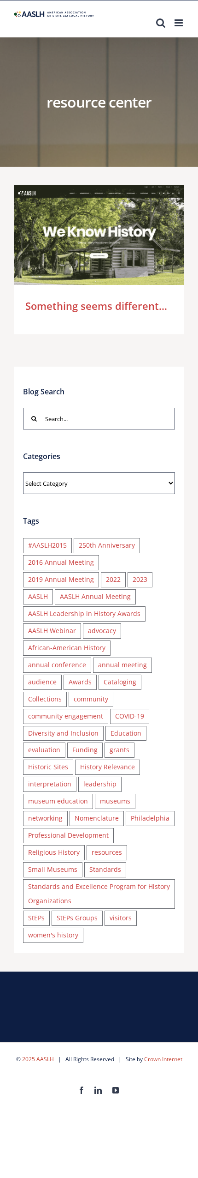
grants (119, 749)
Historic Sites (48, 766)
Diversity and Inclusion (63, 733)
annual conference (57, 664)
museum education (58, 801)
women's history (53, 934)
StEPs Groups (77, 917)
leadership (99, 783)
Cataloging (120, 681)
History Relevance (107, 766)
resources (107, 852)
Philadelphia (150, 818)
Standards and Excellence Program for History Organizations (99, 893)
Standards (105, 869)
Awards (80, 681)
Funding (85, 749)
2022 (113, 579)
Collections (45, 699)
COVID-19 (129, 716)
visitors (121, 917)
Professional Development (68, 835)
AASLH (38, 596)
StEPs (36, 917)
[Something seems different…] (99, 235)
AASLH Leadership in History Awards (84, 613)
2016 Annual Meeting (61, 562)
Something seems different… (86, 234)
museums (115, 801)
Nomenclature (97, 818)
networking (45, 818)
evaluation (44, 749)
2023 (140, 579)
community (91, 699)
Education (126, 733)
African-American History (66, 647)
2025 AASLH (38, 1059)
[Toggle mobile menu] (179, 23)
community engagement (65, 716)
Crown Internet (163, 1059)
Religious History (54, 852)
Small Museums (52, 869)
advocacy (102, 630)
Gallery (112, 234)
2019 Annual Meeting (61, 579)
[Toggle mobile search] (160, 23)
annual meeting (122, 664)
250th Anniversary (107, 545)
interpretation (49, 783)
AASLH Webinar (52, 630)
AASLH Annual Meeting (95, 596)
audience (42, 681)
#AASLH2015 (47, 545)
